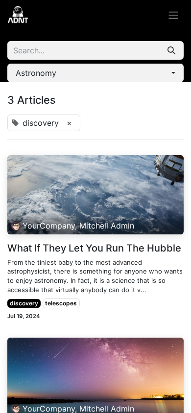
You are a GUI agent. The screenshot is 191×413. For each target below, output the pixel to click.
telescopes (61, 303)
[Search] (171, 50)
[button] (95, 73)
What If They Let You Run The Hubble (94, 248)
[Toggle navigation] (173, 14)
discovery (24, 303)
